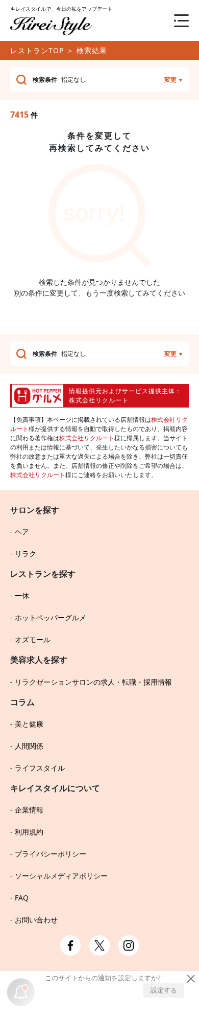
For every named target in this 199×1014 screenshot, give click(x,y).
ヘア (22, 531)
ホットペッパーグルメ (50, 617)
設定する (164, 990)
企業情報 (29, 810)
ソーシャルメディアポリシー (61, 876)
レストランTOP (37, 50)
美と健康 (29, 724)
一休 (22, 595)
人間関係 (29, 746)
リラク (25, 553)
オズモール (33, 639)
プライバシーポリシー (50, 854)
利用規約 (29, 832)
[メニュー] (173, 20)
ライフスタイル (40, 768)
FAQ (22, 898)
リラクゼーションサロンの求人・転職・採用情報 (93, 682)
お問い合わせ (36, 920)
